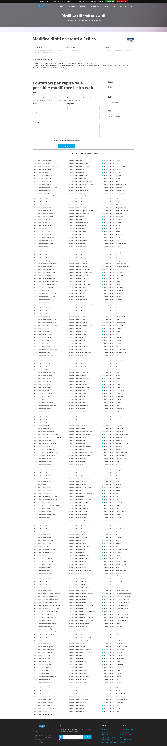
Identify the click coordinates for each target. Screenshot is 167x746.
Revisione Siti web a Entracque (113, 337)
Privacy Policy (49, 736)
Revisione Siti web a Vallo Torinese (44, 670)
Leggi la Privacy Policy (121, 1)
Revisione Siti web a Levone (77, 396)
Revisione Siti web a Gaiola (77, 358)
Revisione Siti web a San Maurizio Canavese (47, 605)
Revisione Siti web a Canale (77, 243)
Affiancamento (124, 742)
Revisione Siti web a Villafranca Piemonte (46, 694)
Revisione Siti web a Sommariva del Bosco (81, 638)
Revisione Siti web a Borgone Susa (114, 213)
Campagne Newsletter (126, 729)
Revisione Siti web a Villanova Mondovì (115, 694)
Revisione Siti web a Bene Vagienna (44, 202)
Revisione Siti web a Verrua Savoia (79, 682)
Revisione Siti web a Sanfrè (112, 611)
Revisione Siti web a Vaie (76, 664)
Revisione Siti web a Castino (77, 281)
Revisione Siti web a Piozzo (112, 514)
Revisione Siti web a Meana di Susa (114, 423)
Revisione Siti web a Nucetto (42, 476)
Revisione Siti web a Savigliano (113, 623)
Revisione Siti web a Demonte (112, 331)
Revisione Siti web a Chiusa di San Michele (81, 305)
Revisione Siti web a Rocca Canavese (80, 558)
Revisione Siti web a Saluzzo (42, 588)
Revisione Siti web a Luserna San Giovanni (46, 405)
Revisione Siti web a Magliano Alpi (44, 411)
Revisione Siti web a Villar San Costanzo (115, 700)
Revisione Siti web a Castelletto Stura (45, 272)
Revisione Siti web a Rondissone (43, 573)
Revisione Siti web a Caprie (42, 252)
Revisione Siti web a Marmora (77, 417)
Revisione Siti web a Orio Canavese (79, 479)
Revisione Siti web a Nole (76, 470)
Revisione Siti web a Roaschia (112, 552)
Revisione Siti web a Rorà (76, 573)
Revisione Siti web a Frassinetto (43, 355)
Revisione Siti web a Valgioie (77, 667)
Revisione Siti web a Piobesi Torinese (45, 514)
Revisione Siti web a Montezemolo (114, 455)
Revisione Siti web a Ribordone (78, 543)
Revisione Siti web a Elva (76, 337)
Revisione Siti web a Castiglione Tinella (115, 278)
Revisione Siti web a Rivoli (76, 552)
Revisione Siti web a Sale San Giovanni (115, 582)
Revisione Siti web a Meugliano (113, 426)
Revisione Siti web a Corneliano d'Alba (45, 322)
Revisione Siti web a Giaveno (42, 367)
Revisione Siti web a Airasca (112, 160)
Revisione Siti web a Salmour (112, 585)
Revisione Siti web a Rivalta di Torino (45, 549)
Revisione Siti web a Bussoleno (113, 234)
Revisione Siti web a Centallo (77, 287)
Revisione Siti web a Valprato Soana (79, 673)
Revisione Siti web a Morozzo (43, 461)
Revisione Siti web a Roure (77, 576)
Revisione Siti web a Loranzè (77, 402)
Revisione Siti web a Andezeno (78, 172)
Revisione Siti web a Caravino (42, 255)
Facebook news (107, 739)
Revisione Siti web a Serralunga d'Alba (115, 629)
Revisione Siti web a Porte (111, 523)
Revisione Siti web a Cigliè (76, 308)
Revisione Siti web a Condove (77, 319)
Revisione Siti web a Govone (77, 370)
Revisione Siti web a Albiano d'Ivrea (79, 166)
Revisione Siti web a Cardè (77, 255)
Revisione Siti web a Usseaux (112, 661)
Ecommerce (105, 732)
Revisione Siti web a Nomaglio (112, 470)
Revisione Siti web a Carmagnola (78, 258)
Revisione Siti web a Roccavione (78, 564)
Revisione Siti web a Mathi (111, 420)
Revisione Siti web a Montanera (113, 449)
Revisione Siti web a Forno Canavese (114, 349)
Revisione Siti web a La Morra (112, 384)
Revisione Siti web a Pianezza (77, 505)
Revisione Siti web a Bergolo (112, 202)
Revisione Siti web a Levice (42, 396)
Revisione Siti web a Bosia (76, 216)
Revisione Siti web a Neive (76, 464)
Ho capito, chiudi (110, 1)
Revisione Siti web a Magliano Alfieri (114, 408)
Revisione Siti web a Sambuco (112, 588)
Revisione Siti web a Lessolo (112, 393)
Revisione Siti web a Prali (111, 526)
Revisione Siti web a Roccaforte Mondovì (116, 561)
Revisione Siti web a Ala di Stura (78, 163)
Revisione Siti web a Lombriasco (43, 402)
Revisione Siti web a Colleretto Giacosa (45, 319)
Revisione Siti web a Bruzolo (42, 231)
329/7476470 (48, 738)
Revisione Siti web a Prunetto (43, 537)
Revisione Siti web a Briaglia (42, 222)
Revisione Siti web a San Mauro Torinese (81, 605)
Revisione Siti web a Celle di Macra (44, 287)
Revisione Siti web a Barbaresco (78, 190)
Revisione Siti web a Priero (42, 535)
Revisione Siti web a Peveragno (113, 502)
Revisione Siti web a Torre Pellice (44, 652)
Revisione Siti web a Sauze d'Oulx (79, 623)
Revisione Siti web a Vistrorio (112, 708)
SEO (121, 737)
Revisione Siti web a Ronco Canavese (115, 570)
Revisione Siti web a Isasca (112, 378)
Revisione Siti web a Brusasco (112, 228)
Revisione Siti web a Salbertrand (43, 582)
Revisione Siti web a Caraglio (77, 252)
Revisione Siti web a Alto (41, 172)
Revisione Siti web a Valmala (112, 670)
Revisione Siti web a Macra (77, 408)
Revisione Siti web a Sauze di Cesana (45, 623)
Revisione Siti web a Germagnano (79, 364)
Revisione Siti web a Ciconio (42, 308)
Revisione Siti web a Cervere (112, 293)
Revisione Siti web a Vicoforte (77, 688)
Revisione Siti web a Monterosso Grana (115, 452)
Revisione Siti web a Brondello (43, 225)
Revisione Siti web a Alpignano (113, 169)
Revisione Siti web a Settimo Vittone (79, 635)
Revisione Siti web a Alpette (77, 169)
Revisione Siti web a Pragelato (78, 526)
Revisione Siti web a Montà (77, 443)
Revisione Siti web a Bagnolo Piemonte (80, 181)
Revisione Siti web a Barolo (77, 193)
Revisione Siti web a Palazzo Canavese (80, 487)
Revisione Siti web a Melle (41, 426)
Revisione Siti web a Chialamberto (44, 299)
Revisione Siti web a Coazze (42, 317)
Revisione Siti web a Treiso (77, 658)
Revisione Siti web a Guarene (77, 375)
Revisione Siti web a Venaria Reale (79, 676)
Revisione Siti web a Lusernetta (78, 405)
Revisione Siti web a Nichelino (42, 467)
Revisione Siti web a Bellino (77, 199)
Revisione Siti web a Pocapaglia (113, 517)
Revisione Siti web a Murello (112, 461)
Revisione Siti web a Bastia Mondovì (44, 196)
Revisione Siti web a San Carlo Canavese (81, 593)
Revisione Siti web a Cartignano (43, 261)
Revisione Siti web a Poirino (42, 520)
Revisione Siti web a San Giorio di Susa (45, 602)
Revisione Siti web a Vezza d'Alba (79, 685)
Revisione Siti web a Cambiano (43, 240)
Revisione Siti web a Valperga (42, 673)
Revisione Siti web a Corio (111, 319)
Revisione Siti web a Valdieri (42, 667)
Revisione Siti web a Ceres (42, 290)
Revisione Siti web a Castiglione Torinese (46, 281)
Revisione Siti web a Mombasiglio (44, 431)
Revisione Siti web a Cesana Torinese (45, 296)
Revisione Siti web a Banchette (113, 187)
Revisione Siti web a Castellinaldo (113, 272)
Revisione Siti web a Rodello (112, 567)
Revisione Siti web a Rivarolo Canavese (115, 549)
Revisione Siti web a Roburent (43, 558)
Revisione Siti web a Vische (77, 708)
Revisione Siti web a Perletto (77, 496)
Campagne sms (124, 732)
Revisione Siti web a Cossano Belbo (114, 322)
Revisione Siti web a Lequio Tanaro (44, 393)
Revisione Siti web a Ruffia (76, 579)
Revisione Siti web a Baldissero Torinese (46, 187)
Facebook (105, 734)
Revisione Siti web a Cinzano (42, 311)
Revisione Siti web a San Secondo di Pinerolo (82, 611)
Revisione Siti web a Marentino (113, 414)
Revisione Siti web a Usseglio (42, 664)
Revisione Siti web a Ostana (112, 482)
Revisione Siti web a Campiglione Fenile (45, 243)
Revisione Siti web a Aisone (42, 163)
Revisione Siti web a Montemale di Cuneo (81, 452)
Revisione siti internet (108, 737)
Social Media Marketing (109, 742)
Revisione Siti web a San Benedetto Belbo (116, 591)
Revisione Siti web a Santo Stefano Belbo (81, 620)
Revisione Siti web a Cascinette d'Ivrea (45, 264)
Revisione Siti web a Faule (41, 343)
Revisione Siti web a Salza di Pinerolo (80, 588)
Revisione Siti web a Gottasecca (43, 370)
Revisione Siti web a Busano (42, 234)
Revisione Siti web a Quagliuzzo (78, 537)
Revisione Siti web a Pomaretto (113, 520)
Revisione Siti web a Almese (42, 169)
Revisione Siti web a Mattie (42, 423)
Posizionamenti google (126, 739)
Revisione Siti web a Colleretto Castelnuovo (117, 317)
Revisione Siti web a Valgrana (112, 667)
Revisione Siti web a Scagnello (43, 626)
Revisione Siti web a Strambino (113, 641)
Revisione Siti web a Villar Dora (78, 697)
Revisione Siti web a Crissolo (42, 328)
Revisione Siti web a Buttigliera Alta (44, 237)
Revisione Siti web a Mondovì (77, 440)
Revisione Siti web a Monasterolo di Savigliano (47, 437)
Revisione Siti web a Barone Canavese (115, 193)
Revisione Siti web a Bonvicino (78, 208)
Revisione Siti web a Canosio (112, 246)
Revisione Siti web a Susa (76, 644)
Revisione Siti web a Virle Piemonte (44, 708)
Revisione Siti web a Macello (42, 408)
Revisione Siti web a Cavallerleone (44, 284)
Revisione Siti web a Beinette (42, 199)
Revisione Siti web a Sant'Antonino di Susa (116, 617)
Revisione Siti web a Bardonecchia (114, 190)
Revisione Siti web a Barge (42, 193)
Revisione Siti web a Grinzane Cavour (45, 373)
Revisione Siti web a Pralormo (43, 529)
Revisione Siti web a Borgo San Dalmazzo (81, 210)
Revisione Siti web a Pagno (42, 487)
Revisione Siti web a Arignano (42, 178)
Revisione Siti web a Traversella (113, 655)
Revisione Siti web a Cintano (112, 308)
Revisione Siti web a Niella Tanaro (114, 467)
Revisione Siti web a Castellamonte (79, 269)
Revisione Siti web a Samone (42, 591)
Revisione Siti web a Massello (77, 420)
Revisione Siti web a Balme (77, 187)
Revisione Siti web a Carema (112, 255)
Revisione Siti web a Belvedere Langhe (115, 199)
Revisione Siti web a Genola (42, 364)
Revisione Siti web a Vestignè (42, 685)
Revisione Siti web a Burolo (112, 231)
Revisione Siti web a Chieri (41, 302)
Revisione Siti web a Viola (111, 705)
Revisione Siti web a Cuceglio (77, 328)
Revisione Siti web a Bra (76, 219)
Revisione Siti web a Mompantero (114, 431)
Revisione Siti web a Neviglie (112, 464)
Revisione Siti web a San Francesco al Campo (117, 596)
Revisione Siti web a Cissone (112, 311)
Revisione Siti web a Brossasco (78, 225)
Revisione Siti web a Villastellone (113, 702)
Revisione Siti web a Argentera (78, 175)
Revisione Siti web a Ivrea (111, 381)
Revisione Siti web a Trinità (42, 661)
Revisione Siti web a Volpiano (77, 711)
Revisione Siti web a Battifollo (77, 196)
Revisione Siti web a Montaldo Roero (45, 446)
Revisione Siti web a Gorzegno (113, 367)
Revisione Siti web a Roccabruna (78, 561)
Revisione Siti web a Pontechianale (79, 523)
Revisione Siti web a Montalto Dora (44, 449)
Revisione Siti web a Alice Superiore (114, 166)
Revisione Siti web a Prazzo (112, 532)
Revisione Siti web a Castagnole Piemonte (116, 266)
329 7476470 (114, 102)
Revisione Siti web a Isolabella (43, 381)
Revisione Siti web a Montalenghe (114, 446)
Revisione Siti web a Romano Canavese (80, 570)
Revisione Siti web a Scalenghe (78, 626)
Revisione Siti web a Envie (41, 340)
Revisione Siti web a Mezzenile (43, 428)
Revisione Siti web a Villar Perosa (78, 700)
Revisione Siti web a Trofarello (78, 661)
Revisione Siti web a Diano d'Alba (43, 334)
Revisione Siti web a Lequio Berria (114, 390)
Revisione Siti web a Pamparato (113, 487)
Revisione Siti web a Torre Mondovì (114, 649)
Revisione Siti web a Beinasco (112, 196)
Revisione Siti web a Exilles (77, 340)
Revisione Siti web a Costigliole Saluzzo (80, 325)
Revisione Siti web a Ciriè (76, 311)
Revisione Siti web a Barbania (42, 190)
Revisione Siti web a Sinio (111, 635)
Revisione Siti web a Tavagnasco (43, 646)
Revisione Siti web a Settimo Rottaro (115, 632)
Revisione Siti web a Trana (42, 655)
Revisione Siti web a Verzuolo (112, 682)
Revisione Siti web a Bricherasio (78, 222)
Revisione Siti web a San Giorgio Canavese (116, 599)
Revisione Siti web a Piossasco (78, 514)
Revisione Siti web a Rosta (42, 576)
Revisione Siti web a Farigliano (112, 340)
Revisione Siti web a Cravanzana (113, 325)
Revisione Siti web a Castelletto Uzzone (81, 272)
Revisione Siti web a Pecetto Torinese (45, 496)
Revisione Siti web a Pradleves (43, 526)
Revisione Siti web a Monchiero (43, 440)
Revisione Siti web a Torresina (113, 652)
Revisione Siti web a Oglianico (77, 476)
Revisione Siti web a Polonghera (78, 520)
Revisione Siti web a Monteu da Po (44, 455)
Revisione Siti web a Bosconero (43, 216)
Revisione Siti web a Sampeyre (78, 591)
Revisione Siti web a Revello (42, 543)
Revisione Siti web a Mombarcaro (113, 428)
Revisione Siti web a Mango (112, 411)
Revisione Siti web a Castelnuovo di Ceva (116, 275)
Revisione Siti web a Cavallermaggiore (80, 284)
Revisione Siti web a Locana (77, 399)
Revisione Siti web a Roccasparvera (44, 564)
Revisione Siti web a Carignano (43, 258)
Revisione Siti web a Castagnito (78, 266)
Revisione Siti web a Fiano (111, 346)
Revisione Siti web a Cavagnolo (113, 281)
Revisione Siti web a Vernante (112, 679)
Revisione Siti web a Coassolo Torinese (115, 314)
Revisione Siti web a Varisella (112, 673)
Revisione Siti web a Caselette (78, 264)
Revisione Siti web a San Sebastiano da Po (46, 611)
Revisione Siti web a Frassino (77, 355)
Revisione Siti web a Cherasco (112, 296)
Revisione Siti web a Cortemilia (78, 322)
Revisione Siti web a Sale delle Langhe (80, 582)
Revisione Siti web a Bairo (111, 181)
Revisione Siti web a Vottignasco (43, 714)
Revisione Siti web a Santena (42, 620)
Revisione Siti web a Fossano (42, 352)
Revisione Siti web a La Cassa (42, 384)
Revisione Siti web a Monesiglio (113, 440)
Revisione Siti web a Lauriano (112, 387)
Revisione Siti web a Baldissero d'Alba (115, 184)
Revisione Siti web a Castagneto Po (44, 266)
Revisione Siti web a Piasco (42, 508)
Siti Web (104, 729)
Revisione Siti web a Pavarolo (42, 493)
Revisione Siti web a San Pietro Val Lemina (46, 608)
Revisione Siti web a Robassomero (79, 555)
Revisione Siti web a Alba (111, 163)
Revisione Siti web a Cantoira (77, 249)
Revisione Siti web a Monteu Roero (79, 455)
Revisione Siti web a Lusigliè (112, 405)
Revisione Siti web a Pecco (111, 493)
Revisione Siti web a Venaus (42, 679)
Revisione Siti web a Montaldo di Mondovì (116, 443)
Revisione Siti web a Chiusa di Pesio (44, 305)
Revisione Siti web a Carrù (111, 258)
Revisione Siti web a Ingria (42, 378)
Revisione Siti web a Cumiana (112, 328)
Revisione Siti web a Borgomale (43, 213)
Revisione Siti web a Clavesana (43, 314)
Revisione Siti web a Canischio (77, 246)
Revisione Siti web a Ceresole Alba (79, 290)
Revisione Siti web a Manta (42, 414)
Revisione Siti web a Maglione (77, 411)
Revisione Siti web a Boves (42, 219)
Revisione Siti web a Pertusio (42, 502)
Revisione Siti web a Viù (41, 711)
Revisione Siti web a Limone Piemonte (115, 396)
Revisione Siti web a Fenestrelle (78, 346)
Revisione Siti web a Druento (42, 337)
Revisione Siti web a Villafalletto (113, 691)
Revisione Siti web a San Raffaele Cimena (116, 608)
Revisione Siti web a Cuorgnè (77, 331)
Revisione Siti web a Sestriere (78, 632)
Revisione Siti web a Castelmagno (79, 275)
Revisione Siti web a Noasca (42, 470)
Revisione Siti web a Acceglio (42, 160)
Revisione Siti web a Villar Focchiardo (114, 697)
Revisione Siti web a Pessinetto (78, 502)
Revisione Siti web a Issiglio (77, 381)
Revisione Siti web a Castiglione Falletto (80, 278)
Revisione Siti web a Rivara (77, 549)
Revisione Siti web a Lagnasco (43, 387)
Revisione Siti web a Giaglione (112, 364)
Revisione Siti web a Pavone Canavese (80, 493)
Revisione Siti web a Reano (112, 540)
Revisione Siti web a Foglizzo (77, 349)
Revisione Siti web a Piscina (42, 517)
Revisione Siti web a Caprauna (112, 249)
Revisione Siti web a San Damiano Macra (46, 596)
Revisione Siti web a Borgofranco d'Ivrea (116, 210)
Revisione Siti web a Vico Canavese (44, 688)
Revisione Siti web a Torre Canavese (80, 649)
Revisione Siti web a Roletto (42, 570)
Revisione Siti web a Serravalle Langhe (45, 632)
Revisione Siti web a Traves (42, 658)
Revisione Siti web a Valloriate (78, 670)
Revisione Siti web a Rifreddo (112, 543)
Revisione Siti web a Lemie (77, 390)
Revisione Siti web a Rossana (112, 573)
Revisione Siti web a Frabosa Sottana (115, 352)
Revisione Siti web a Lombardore (113, 399)
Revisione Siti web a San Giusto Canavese (81, 602)
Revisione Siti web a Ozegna (77, 484)
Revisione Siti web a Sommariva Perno (115, 638)
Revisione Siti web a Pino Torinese (79, 511)
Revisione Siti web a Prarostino (113, 529)
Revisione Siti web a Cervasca (77, 293)
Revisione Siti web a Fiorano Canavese (45, 349)
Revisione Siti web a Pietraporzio (78, 508)
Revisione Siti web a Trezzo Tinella (114, 658)
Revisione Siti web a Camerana (78, 240)
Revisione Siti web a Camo (111, 240)
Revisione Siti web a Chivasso (112, 305)
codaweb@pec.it (41, 742)
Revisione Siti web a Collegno (77, 317)
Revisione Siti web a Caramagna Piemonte (116, 252)
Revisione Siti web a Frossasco (43, 358)
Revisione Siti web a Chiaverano (113, 299)
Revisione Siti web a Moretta (77, 458)
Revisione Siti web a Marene (77, 414)
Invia (66, 146)
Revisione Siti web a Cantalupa (43, 249)
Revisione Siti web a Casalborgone (79, 261)
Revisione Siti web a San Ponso (78, 608)
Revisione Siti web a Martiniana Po (44, 420)
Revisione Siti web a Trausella (77, 655)
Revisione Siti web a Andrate (112, 172)
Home (80, 20)
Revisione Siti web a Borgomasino (79, 213)
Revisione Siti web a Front (111, 355)
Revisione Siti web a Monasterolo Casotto (116, 434)
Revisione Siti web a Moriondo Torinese (115, 458)
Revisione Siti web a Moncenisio (113, 437)
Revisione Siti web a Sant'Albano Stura (45, 617)
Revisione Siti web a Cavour (112, 284)
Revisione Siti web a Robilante (112, 555)
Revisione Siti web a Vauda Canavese (45, 676)
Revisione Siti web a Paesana (112, 484)
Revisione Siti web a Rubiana (112, 576)
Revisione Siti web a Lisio (41, 399)
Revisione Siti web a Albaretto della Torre (46, 166)
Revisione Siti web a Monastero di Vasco (81, 434)
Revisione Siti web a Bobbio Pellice (114, 205)
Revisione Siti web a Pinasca (112, 508)
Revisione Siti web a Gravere (112, 370)
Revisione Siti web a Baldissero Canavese (81, 184)
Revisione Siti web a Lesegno (77, 393)
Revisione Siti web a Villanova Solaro (44, 697)
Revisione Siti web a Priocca (77, 535)
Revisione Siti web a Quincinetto (43, 540)
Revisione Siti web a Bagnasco (43, 181)
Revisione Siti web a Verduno (77, 679)
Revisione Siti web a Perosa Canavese (80, 499)
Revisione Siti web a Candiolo (42, 246)
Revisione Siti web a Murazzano (78, 461)
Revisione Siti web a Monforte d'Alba (45, 443)
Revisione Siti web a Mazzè (77, 423)
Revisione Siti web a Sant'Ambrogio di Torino (82, 617)
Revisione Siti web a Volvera (112, 711)
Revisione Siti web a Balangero (43, 184)
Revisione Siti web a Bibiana (77, 205)
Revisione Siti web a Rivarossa (43, 552)
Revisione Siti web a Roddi (42, 567)
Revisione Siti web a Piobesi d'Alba (114, 511)
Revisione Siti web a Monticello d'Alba (45, 458)
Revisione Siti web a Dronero (112, 334)
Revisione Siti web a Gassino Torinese (115, 361)
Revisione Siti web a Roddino (77, 567)
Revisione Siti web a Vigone (77, 691)
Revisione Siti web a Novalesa (78, 473)
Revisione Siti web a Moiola (77, 428)
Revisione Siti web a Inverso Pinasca (79, 378)
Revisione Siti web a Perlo (111, 496)
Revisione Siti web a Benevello (78, 202)
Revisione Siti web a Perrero (112, 499)
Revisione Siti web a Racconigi (78, 540)
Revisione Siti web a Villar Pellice (43, 700)
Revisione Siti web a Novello (112, 473)
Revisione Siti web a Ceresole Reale (114, 290)
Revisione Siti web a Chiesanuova (78, 302)
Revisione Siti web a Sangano (77, 614)
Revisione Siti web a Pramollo (77, 529)
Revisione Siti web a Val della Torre (114, 664)
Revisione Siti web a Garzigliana (78, 361)
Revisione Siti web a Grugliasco (43, 375)
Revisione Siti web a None (41, 473)
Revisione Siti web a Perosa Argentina (45, 499)
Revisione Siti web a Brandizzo (113, 219)
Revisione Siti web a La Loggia (78, 384)
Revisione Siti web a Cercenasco (113, 287)
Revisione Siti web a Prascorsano (44, 532)
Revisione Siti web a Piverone (77, 517)
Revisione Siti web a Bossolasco (113, 216)
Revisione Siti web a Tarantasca (113, 644)
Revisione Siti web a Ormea (112, 479)
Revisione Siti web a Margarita (43, 417)
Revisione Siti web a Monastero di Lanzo (46, 434)
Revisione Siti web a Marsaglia (113, 417)
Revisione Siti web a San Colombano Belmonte (117, 593)
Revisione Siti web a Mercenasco (78, 426)
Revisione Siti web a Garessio (43, 361)
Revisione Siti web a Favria (77, 343)
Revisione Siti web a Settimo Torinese (45, 635)
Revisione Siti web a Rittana (42, 546)
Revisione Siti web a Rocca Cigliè (113, 558)
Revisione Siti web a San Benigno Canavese (47, 593)
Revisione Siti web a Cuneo (42, 331)
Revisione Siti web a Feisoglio (112, 343)
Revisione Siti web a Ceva (76, 296)
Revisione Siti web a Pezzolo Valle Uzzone (46, 505)
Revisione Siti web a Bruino (77, 228)
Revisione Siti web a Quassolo (112, 537)
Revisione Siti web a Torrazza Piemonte (115, 646)
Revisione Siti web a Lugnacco (112, 402)
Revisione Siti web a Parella (77, 490)
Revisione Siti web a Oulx (41, 484)
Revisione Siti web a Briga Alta (113, 222)
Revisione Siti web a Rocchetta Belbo (115, 564)
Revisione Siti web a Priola (111, 535)
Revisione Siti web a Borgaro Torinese (115, 208)
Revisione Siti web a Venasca (112, 676)
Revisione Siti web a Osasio (77, 482)
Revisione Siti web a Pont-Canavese (44, 523)
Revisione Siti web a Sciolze (77, 629)
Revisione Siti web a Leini (41, 390)
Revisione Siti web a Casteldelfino (44, 269)
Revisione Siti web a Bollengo (42, 208)
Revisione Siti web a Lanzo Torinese (79, 387)
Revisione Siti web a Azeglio (112, 178)
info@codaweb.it (116, 116)
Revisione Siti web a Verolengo (43, 682)
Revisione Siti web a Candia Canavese (115, 243)
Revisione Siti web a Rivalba (112, 546)
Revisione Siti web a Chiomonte (113, 302)
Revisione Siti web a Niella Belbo (78, 467)
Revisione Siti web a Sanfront (42, 614)
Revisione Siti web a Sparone (42, 641)
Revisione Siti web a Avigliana (77, 178)
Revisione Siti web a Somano (42, 638)
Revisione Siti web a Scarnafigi (43, 629)
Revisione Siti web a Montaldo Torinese (80, 446)
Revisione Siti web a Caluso (112, 237)
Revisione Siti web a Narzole (42, 464)
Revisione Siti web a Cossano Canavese (45, 325)
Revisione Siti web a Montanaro (78, 449)
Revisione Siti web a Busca (77, 234)
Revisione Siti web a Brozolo (42, 228)
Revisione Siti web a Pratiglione (78, 532)
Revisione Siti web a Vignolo (42, 691)
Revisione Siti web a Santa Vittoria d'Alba (116, 614)
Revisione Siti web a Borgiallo (42, 210)
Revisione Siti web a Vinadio (42, 705)
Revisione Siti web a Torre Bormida (44, 649)
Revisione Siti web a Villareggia (78, 702)
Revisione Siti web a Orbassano (43, 479)
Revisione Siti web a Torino (77, 646)
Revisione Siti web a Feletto (42, 346)
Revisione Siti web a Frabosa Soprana (80, 352)
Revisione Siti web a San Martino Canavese (116, 602)
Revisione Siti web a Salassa (112, 579)
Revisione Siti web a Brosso (112, 225)
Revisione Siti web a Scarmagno (113, 626)
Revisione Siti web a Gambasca (113, 358)
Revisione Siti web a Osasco (42, 482)
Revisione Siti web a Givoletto (78, 367)
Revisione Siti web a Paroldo (112, 490)
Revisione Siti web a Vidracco (112, 688)
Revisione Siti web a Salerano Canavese (45, 585)
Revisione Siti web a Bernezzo (43, 205)
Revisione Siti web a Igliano (112, 375)
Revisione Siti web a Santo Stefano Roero (116, 620)
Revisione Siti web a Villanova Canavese (80, 694)
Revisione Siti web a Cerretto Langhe (45, 293)
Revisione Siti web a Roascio (42, 555)
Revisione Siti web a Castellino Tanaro (45, 275)
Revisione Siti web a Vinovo (77, 705)
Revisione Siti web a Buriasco (77, 231)
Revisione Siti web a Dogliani (77, 334)
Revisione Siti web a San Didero (78, 596)
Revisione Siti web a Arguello (112, 175)
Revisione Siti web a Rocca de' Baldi (44, 561)
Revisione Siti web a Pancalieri (43, 490)
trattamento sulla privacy (72, 140)
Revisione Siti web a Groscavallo (78, 373)
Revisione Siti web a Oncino (112, 476)
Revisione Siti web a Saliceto (77, 585)
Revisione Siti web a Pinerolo (42, 511)
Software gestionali (125, 734)
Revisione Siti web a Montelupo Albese (45, 452)
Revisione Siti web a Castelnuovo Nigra (45, 278)
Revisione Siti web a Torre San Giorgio (80, 652)
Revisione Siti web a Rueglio (42, 579)
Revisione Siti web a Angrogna (43, 175)
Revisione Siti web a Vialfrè (112, 685)
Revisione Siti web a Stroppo (42, 644)
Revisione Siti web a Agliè (76, 160)
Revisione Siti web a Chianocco (78, 299)
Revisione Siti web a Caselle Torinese (115, 264)
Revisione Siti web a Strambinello (78, 641)
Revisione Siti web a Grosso (112, 373)
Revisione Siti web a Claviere (77, 314)
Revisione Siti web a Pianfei (112, 505)
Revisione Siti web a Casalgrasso (113, 261)
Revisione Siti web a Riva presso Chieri (80, 546)
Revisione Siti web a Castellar (112, 269)
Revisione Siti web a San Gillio (77, 599)
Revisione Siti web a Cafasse (77, 237)
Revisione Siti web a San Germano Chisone (46, 599)
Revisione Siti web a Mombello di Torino (81, 431)
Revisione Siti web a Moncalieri (78, 437)
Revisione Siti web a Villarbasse (43, 702)
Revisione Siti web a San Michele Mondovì (116, 605)
